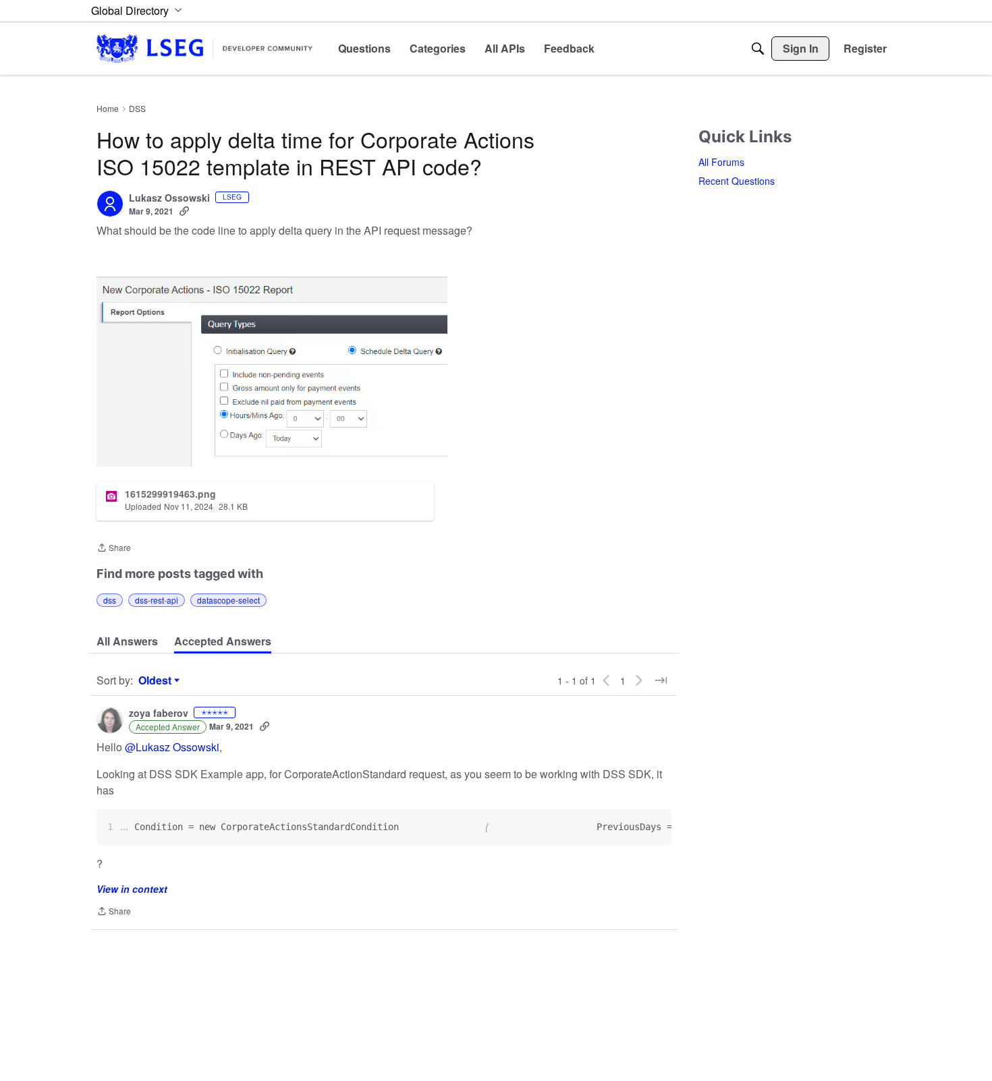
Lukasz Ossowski (169, 198)
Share (114, 549)
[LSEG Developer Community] (204, 48)
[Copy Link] (184, 211)
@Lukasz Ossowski (172, 747)
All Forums (721, 162)
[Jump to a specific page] (660, 680)
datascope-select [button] (228, 600)
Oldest (156, 680)
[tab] (127, 641)
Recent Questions (736, 180)
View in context (132, 889)
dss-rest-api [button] (156, 600)
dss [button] (109, 600)
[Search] (758, 48)
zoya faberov (158, 713)
